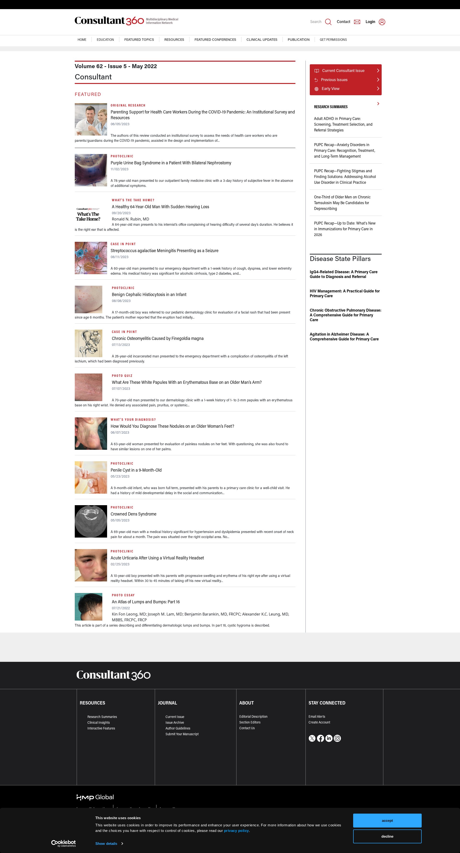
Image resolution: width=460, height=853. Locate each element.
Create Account (319, 722)
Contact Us (247, 728)
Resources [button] (174, 39)
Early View (330, 88)
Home (82, 39)
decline (387, 836)
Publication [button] (299, 39)
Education (105, 39)
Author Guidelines (178, 728)
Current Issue (175, 716)
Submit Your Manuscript (182, 734)
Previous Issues (334, 79)
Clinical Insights (98, 722)
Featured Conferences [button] (215, 39)
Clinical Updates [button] (262, 39)
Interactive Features (101, 728)
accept (387, 820)
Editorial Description (253, 716)
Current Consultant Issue (343, 70)
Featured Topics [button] (139, 39)
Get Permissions (333, 39)
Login (370, 21)
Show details (106, 843)
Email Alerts (317, 716)
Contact (343, 21)
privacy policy (236, 830)
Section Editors (249, 722)
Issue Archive (175, 722)
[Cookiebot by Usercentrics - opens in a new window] (64, 843)
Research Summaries (102, 716)
